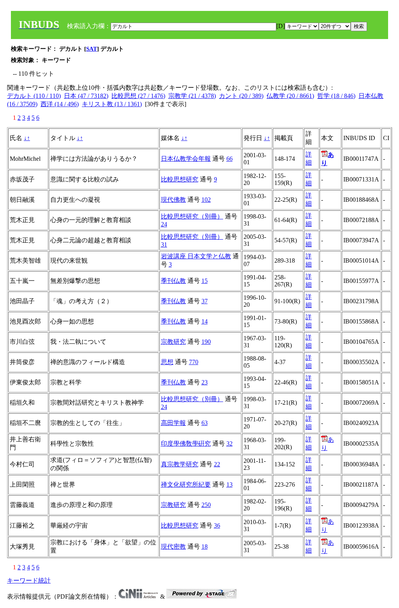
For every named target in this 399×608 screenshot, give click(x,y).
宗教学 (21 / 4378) (192, 95)
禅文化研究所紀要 (186, 484)
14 (204, 321)
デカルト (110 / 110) (34, 95)
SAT (91, 49)
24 (164, 224)
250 (206, 504)
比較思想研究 (179, 179)
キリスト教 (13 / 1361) (112, 104)
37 (204, 301)
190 (206, 341)
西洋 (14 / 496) (60, 104)
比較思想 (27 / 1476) (138, 95)
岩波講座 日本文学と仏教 (196, 256)
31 (164, 244)
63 (204, 423)
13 (229, 484)
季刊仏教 (173, 280)
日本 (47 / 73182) (86, 95)
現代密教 (173, 546)
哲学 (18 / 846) (336, 95)
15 (204, 280)
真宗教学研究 (179, 464)
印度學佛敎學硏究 (186, 443)
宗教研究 (173, 341)
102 (206, 199)
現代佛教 (173, 199)
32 (229, 443)
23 (204, 382)
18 (204, 546)
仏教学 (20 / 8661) (290, 95)
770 (193, 362)
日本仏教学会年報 (186, 158)
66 (229, 158)
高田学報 (173, 423)
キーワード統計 (29, 580)
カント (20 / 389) (241, 95)
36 (217, 525)
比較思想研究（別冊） (192, 216)
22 (217, 464)
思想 (167, 362)
